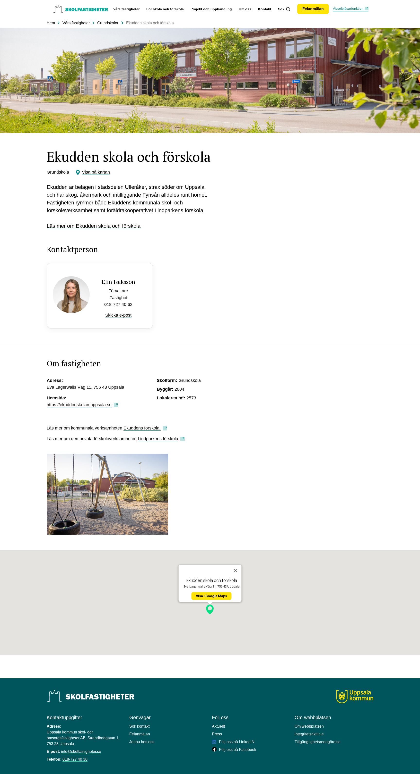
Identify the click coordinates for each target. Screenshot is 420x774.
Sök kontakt (139, 726)
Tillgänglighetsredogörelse (318, 742)
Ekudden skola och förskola (150, 23)
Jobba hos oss (141, 742)
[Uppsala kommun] (354, 696)
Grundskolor (107, 23)
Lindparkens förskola (158, 438)
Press (217, 734)
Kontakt (264, 9)
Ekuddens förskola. (142, 428)
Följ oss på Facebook (237, 750)
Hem (51, 23)
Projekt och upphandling (211, 9)
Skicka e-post (118, 315)
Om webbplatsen (309, 726)
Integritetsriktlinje (309, 734)
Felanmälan (139, 734)
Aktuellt (218, 726)
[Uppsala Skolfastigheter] (90, 696)
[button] (210, 609)
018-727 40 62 (118, 304)
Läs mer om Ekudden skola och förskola (93, 226)
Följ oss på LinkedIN (236, 742)
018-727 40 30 (75, 759)
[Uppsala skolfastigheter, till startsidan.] (80, 9)
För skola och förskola (165, 9)
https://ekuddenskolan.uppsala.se (79, 404)
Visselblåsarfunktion (348, 8)
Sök (281, 9)
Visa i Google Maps (211, 596)
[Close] (236, 570)
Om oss (245, 9)
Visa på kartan (96, 172)
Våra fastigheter (126, 9)
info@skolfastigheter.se (81, 751)
